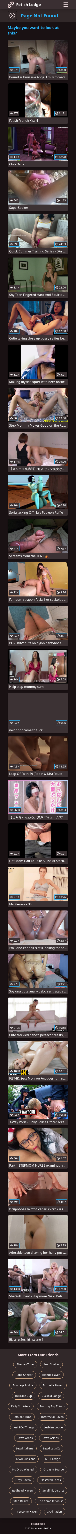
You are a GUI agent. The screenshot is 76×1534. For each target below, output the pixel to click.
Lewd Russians (25, 1459)
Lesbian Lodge (53, 1427)
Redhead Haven (22, 1490)
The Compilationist (50, 1501)
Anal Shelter (51, 1364)
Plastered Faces (51, 1480)
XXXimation (54, 1511)
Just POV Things (23, 1427)
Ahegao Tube (25, 1364)
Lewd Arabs (25, 1438)
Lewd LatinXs (51, 1448)
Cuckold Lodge (51, 1396)
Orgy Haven (23, 1480)
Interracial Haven (52, 1417)
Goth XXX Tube (21, 1417)
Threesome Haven (26, 1511)
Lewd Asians (50, 1438)
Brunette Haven (53, 1385)
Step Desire (20, 1501)
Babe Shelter (24, 1375)
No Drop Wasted (23, 1469)
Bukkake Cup (23, 1396)
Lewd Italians (24, 1448)
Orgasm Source (53, 1469)
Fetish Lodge (28, 4)
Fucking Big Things (52, 1406)
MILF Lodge (52, 1459)
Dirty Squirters (20, 1406)
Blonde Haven (51, 1375)
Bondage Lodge (23, 1385)
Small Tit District (53, 1490)
